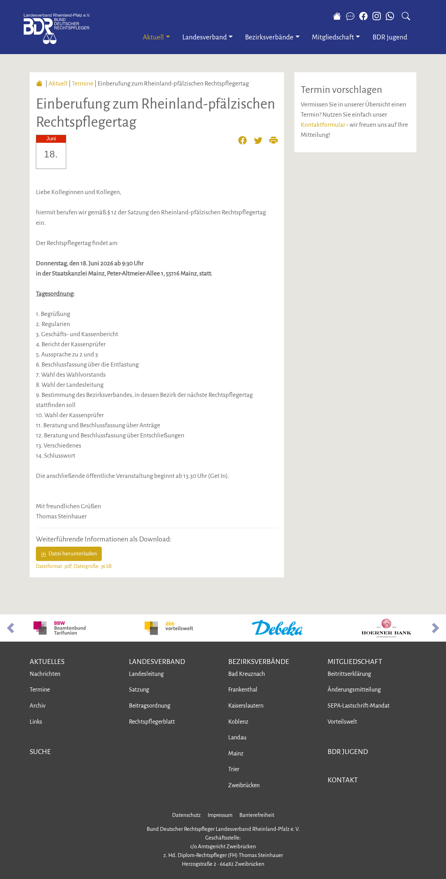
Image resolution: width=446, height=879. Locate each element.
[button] (10, 628)
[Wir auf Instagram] (376, 16)
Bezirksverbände (258, 661)
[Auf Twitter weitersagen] (261, 139)
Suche (40, 751)
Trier (233, 769)
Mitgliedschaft (355, 661)
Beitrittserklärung (349, 674)
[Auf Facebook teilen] (245, 139)
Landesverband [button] (204, 37)
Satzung (139, 689)
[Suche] (406, 16)
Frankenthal (242, 689)
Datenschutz (186, 815)
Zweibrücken (244, 785)
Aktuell (58, 83)
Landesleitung (146, 674)
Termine (82, 83)
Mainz (236, 753)
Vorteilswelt (342, 721)
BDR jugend (389, 37)
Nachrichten (45, 674)
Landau (237, 737)
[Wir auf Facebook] (363, 16)
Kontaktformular (323, 124)
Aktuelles (47, 661)
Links (36, 721)
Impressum (220, 815)
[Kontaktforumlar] (350, 16)
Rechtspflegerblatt (152, 721)
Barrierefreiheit (256, 815)
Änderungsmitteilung (354, 689)
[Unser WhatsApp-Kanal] (391, 16)
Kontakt (343, 780)
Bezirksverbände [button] (269, 37)
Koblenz (238, 721)
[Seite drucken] (273, 139)
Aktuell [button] (153, 37)
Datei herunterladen (71, 554)
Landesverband (157, 661)
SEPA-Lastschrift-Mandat (359, 705)
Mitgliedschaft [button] (333, 37)
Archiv (38, 705)
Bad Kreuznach (246, 674)
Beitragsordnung (149, 705)
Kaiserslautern (245, 705)
